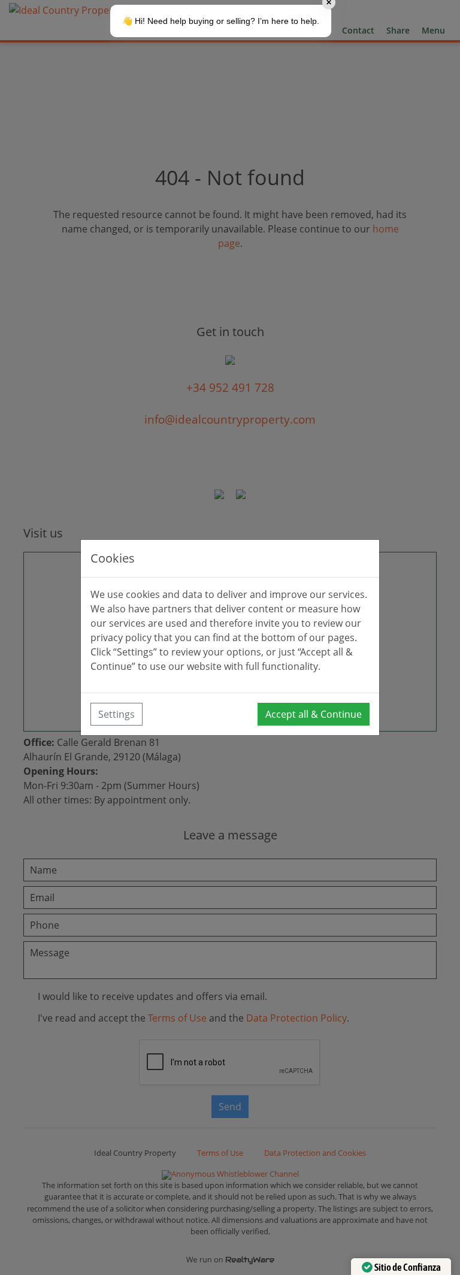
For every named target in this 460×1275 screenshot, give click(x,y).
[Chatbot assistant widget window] (230, 637)
